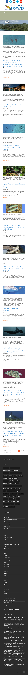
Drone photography (8, 537)
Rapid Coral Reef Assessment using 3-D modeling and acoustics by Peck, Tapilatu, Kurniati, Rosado (14, 392)
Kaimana (9, 179)
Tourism (5, 591)
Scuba (5, 580)
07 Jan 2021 (6, 436)
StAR (5, 584)
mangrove (13, 486)
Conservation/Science (8, 530)
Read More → (6, 77)
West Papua (5, 57)
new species (9, 491)
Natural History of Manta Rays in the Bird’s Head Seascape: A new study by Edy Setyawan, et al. (13, 433)
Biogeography (7, 521)
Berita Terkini (7, 46)
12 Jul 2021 (6, 230)
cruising (9, 95)
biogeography (6, 381)
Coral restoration (7, 533)
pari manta (7, 53)
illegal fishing (21, 258)
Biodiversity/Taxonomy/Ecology (11, 519)
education (12, 48)
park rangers (15, 139)
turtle (18, 501)
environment (6, 50)
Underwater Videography (9, 600)
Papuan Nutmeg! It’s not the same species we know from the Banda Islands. (14, 186)
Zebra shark (12, 506)
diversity (18, 95)
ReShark (5, 575)
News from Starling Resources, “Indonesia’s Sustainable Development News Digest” (13, 647)
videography (22, 56)
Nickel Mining (7, 560)
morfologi (16, 52)
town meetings (6, 501)
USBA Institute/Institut (9, 602)
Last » (11, 452)
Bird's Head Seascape (7, 33)
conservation (15, 470)
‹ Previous (9, 450)
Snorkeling (6, 582)
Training (5, 593)
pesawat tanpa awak (15, 53)
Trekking (5, 596)
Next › (7, 452)
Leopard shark (6, 486)
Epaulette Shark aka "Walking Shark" (12, 544)
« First (5, 450)
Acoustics (21, 379)
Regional (6, 571)
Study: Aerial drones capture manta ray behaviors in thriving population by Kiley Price (13, 350)
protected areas (14, 99)
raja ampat (8, 55)
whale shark (17, 305)
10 (4, 452)
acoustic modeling (14, 379)
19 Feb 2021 (6, 395)
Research (6, 573)
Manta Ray (7, 51)
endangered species (19, 48)
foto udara (11, 50)
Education (6, 542)
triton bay (12, 180)
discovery (18, 47)
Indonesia (17, 50)
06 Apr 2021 (6, 353)
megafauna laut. (6, 52)
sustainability (18, 55)
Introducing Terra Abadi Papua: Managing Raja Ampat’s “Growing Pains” (14, 632)
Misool (12, 52)
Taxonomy (6, 587)
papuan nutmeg (19, 179)
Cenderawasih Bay (17, 214)
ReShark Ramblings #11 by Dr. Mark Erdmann (14, 617)
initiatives (9, 138)
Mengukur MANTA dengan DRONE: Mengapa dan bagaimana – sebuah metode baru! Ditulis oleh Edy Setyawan (13, 63)
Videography (6, 605)
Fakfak (23, 178)
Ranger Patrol (7, 566)
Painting (5, 562)
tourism (5, 56)
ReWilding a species (8, 578)
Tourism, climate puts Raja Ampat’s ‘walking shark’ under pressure (13, 628)
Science (12, 55)
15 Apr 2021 (6, 312)
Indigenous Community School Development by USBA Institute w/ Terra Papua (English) (14, 620)
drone (4, 48)
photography (14, 219)
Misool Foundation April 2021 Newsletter (12, 310)
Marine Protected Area (15, 51)
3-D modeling (7, 379)
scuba (13, 303)
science (4, 496)
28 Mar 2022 (6, 67)
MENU (5, 12)
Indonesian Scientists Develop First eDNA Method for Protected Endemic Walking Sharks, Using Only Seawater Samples (14, 661)
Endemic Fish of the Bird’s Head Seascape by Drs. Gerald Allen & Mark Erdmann (13, 227)
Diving (5, 535)
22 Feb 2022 (6, 108)
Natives (5, 555)
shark (16, 303)
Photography (6, 564)
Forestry (5, 546)
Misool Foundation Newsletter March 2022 (12, 106)
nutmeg (13, 179)
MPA (3, 53)
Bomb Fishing (7, 526)
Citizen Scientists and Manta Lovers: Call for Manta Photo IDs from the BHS (13, 651)
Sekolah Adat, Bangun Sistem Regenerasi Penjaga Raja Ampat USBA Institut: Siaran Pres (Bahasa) (14, 624)
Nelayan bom (7, 557)
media (5, 553)
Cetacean (6, 528)
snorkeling (5, 100)
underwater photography (13, 56)
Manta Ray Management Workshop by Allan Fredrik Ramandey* (11, 147)
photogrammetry (19, 384)
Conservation (6, 47)
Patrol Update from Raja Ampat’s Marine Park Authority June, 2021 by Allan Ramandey (14, 268)
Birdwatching (6, 524)
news (9, 99)
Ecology (5, 539)
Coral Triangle (12, 47)
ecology (7, 48)
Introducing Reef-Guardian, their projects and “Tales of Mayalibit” (14, 665)
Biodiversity (6, 517)
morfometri (22, 52)
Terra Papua (6, 589)
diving (22, 47)
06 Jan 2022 (6, 150)
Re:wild (5, 569)
